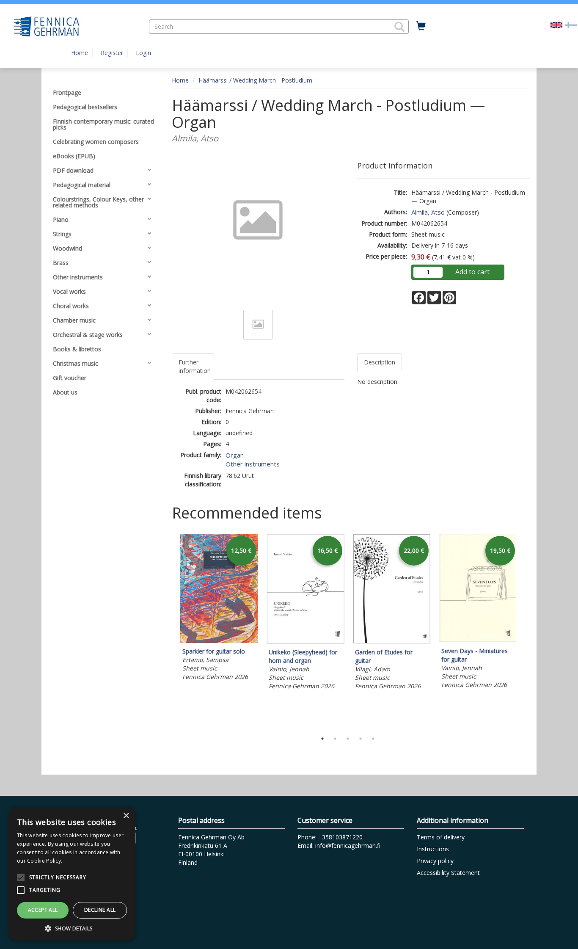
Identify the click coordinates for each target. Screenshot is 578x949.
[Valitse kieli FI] (571, 24)
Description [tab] (379, 362)
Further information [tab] (195, 366)
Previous (169, 631)
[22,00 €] (392, 641)
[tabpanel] (219, 608)
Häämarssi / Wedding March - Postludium (255, 80)
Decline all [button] (100, 909)
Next (526, 631)
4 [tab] (360, 738)
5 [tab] (373, 738)
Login (143, 53)
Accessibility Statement (448, 873)
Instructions (433, 849)
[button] (399, 27)
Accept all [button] (43, 909)
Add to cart (472, 271)
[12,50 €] (219, 641)
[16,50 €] (305, 641)
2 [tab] (335, 738)
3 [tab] (348, 738)
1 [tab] (322, 738)
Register (112, 53)
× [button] (126, 816)
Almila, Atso (428, 212)
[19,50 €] (478, 640)
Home (79, 53)
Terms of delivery (441, 837)
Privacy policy (435, 861)
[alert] (71, 874)
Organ (235, 455)
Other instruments (253, 464)
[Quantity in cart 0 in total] (421, 26)
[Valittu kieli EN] (556, 24)
